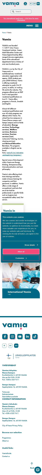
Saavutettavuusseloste (10, 396)
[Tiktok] (35, 336)
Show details (30, 245)
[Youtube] (20, 336)
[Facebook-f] (5, 336)
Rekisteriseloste (7, 394)
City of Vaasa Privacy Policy (12, 425)
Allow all (21, 252)
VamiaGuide (6, 453)
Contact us (6, 456)
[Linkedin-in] (27, 336)
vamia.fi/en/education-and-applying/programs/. (12, 154)
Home (4, 33)
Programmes (6, 438)
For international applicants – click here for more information (21, 19)
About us (5, 441)
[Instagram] (12, 336)
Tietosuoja (6, 392)
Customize (20, 258)
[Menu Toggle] (25, 3)
